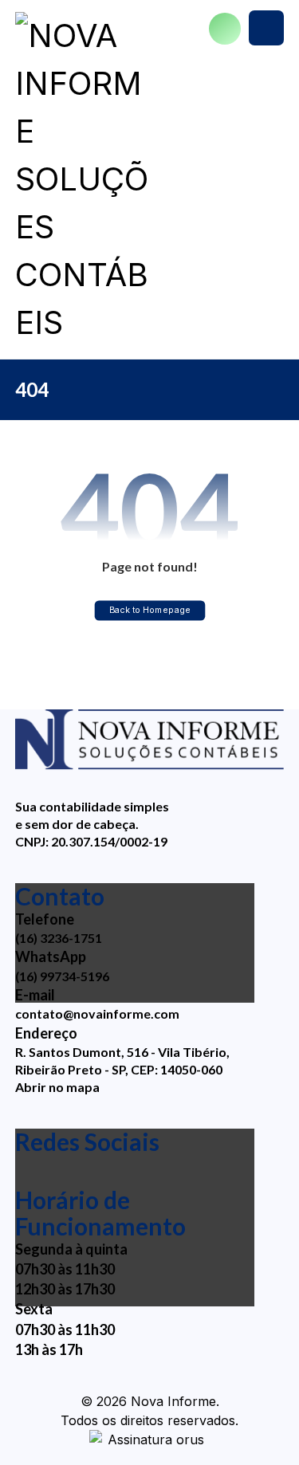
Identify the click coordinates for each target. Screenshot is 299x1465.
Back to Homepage (149, 609)
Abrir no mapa (57, 1086)
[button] (266, 27)
